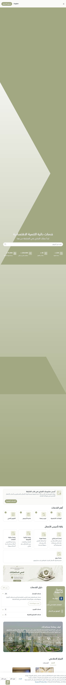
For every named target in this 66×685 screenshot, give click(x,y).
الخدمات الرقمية (11, 501)
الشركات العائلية (20, 642)
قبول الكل (12, 679)
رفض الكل (3, 679)
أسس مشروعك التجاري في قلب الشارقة (40, 491)
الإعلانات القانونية (10, 641)
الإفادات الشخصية (56, 518)
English (16, 3)
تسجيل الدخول (7, 4)
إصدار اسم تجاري (56, 538)
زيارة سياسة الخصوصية (41, 682)
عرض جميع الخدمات (34, 604)
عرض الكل (5, 588)
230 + (57, 253)
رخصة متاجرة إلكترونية (27, 538)
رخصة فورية (42, 538)
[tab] (53, 663)
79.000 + (9, 253)
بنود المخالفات (57, 642)
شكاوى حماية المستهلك (47, 643)
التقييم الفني (12, 518)
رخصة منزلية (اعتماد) (12, 538)
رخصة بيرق (58, 558)
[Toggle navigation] (63, 3)
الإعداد (20, 679)
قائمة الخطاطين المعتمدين (28, 643)
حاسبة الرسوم (27, 518)
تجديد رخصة (43, 518)
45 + (41, 253)
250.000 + (24, 253)
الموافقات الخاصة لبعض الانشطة (38, 643)
